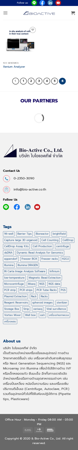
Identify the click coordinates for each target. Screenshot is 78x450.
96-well (8, 234)
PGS (63, 290)
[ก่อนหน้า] (15, 81)
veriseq (37, 309)
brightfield (59, 234)
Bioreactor (42, 234)
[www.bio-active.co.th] (39, 13)
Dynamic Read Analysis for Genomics (40, 253)
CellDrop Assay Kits (16, 246)
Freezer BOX (29, 259)
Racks (44, 296)
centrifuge (62, 246)
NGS (41, 284)
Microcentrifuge (14, 284)
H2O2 (65, 259)
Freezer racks (49, 259)
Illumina (8, 265)
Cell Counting (49, 240)
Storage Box (11, 309)
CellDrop (68, 240)
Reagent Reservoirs (16, 302)
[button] (5, 13)
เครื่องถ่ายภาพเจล (59, 315)
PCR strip (10, 290)
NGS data (54, 284)
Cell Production (42, 246)
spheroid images (42, 302)
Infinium (54, 271)
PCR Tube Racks (47, 290)
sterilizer (62, 302)
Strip (26, 309)
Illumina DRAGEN (28, 265)
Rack (34, 296)
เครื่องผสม (10, 321)
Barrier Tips (24, 234)
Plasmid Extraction (15, 296)
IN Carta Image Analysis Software (24, 271)
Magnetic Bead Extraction (45, 278)
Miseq (31, 284)
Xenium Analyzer (14, 67)
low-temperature (14, 278)
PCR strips (26, 290)
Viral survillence (56, 309)
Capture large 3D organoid (20, 240)
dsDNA (8, 253)
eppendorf (10, 259)
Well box (30, 315)
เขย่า (42, 315)
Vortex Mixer (12, 315)
